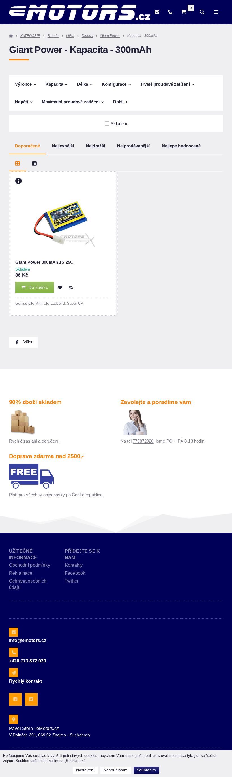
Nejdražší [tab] (95, 145)
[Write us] (13, 672)
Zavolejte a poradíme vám (156, 402)
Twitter (71, 581)
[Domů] (79, 12)
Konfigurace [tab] (114, 84)
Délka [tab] (82, 84)
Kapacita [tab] (54, 84)
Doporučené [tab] (27, 145)
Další (118, 102)
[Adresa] (13, 719)
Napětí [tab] (21, 102)
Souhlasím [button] (146, 770)
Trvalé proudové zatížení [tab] (165, 84)
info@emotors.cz (27, 640)
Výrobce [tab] (23, 84)
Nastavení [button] (85, 770)
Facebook (75, 573)
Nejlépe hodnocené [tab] (181, 145)
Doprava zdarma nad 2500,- (46, 456)
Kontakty (74, 565)
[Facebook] (15, 699)
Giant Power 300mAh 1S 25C (44, 262)
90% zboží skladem (35, 402)
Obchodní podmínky (29, 565)
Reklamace (20, 573)
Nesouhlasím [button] (116, 770)
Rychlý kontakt (25, 681)
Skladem (119, 123)
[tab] (17, 163)
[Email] (157, 12)
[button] (70, 287)
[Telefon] (170, 12)
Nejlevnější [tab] (63, 145)
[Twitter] (31, 699)
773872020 (143, 441)
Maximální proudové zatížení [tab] (71, 102)
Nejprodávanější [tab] (133, 145)
